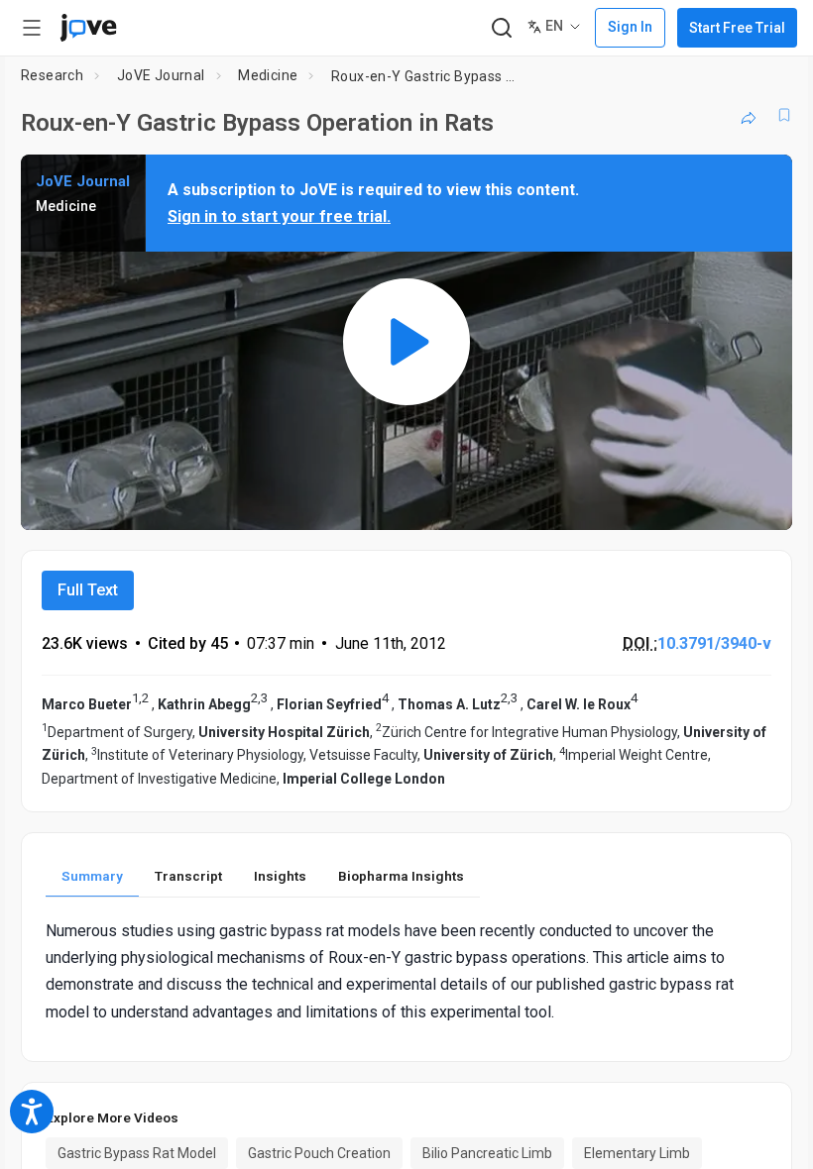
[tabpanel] (406, 971)
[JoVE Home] (88, 28)
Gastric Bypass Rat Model (137, 1153)
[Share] (748, 115)
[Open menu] (32, 28)
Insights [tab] (280, 876)
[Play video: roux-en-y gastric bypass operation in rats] (406, 342)
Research (52, 75)
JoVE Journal (161, 75)
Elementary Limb (637, 1153)
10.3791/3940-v (714, 643)
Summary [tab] (92, 876)
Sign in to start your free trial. (279, 216)
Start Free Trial (737, 28)
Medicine (267, 75)
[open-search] (501, 28)
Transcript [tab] (188, 876)
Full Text (88, 590)
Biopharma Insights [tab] (401, 876)
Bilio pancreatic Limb (487, 1153)
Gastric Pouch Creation (319, 1153)
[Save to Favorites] (784, 115)
